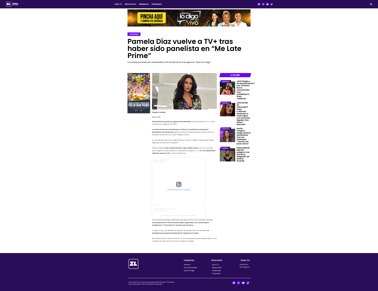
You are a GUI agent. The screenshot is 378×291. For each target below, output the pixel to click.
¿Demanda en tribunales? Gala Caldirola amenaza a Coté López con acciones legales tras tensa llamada (243, 113)
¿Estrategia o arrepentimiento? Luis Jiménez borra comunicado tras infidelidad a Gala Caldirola (246, 90)
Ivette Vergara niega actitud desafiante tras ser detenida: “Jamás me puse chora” (243, 136)
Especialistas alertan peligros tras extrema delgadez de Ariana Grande (243, 154)
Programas (157, 4)
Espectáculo (130, 4)
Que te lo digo (189, 270)
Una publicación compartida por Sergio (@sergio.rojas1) (178, 215)
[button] (371, 4)
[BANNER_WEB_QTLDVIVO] (189, 18)
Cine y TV (118, 4)
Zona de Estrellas (190, 267)
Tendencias (144, 4)
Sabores (187, 265)
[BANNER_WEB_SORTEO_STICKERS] (138, 93)
